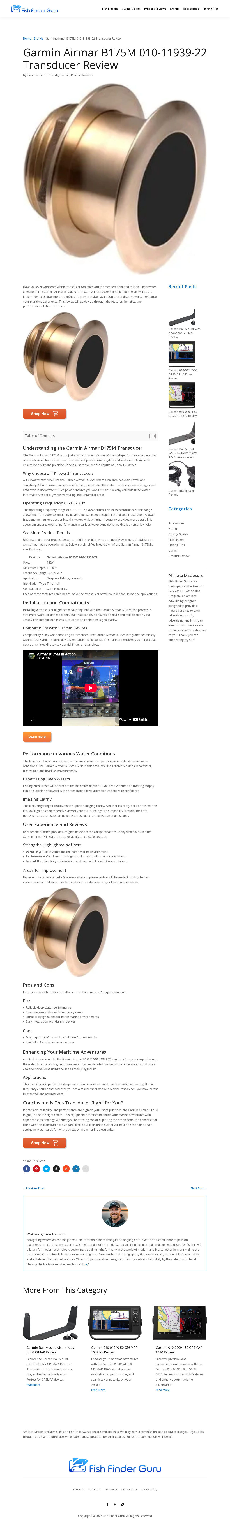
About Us (78, 1489)
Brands (174, 8)
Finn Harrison (36, 75)
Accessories (191, 8)
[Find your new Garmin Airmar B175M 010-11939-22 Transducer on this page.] (45, 422)
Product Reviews (155, 8)
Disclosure (111, 1489)
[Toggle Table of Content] (151, 436)
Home (27, 38)
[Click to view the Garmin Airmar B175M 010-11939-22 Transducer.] (38, 745)
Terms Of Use (129, 1489)
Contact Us (94, 1489)
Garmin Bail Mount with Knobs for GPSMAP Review (185, 333)
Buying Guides (131, 8)
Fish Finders (110, 8)
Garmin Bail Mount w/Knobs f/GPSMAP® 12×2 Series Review (183, 453)
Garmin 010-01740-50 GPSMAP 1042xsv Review (183, 374)
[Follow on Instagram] (122, 1504)
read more (33, 1385)
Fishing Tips (210, 8)
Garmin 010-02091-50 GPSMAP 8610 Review (183, 414)
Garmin (65, 75)
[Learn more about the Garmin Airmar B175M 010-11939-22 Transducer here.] (45, 1151)
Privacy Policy (149, 1489)
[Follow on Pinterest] (115, 1504)
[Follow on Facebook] (108, 1504)
